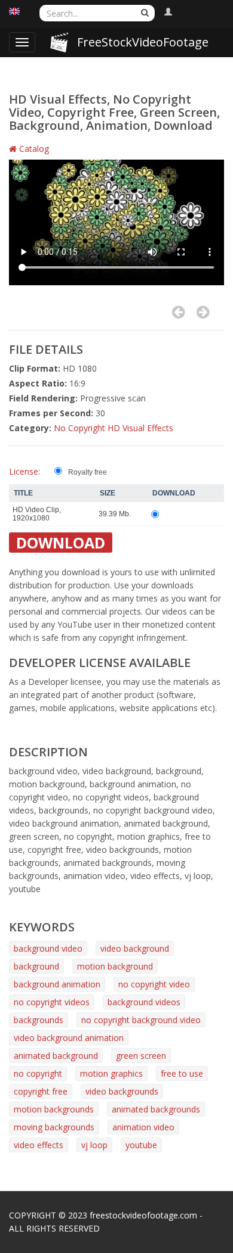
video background (134, 948)
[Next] (203, 312)
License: (24, 471)
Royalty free (87, 472)
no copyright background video (141, 1020)
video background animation (69, 1037)
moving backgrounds (54, 1127)
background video (48, 948)
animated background (56, 1055)
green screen (141, 1055)
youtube (141, 1145)
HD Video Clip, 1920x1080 (37, 514)
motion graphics (111, 1073)
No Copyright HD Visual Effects (113, 428)
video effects (38, 1145)
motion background (115, 966)
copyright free (41, 1091)
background (36, 966)
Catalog (33, 148)
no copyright (38, 1073)
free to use (182, 1073)
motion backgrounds (54, 1109)
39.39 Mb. (115, 514)
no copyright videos (52, 1002)
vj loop (94, 1145)
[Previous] (178, 312)
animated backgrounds (156, 1109)
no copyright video (154, 984)
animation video (143, 1127)
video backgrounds (121, 1091)
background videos (144, 1002)
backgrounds (38, 1020)
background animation (57, 984)
